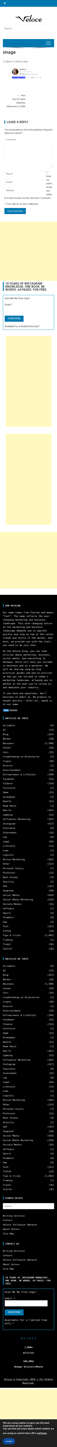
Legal (6, 841)
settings (42, 1433)
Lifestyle (9, 846)
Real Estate (10, 877)
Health (7, 801)
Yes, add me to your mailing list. (22, 204)
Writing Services (14, 1215)
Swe (5, 922)
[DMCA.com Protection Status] (10, 710)
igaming (7, 814)
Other (6, 863)
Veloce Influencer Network (20, 1224)
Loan (5, 850)
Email (8, 304)
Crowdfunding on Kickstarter (21, 756)
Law (5, 837)
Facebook (8, 779)
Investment (10, 832)
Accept (9, 1441)
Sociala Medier (12, 904)
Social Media (11, 895)
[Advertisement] (28, 251)
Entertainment (12, 770)
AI (4, 729)
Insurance (9, 828)
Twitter (7, 948)
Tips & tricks (12, 935)
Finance (7, 783)
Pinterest (9, 872)
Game (5, 792)
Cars (5, 752)
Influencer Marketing (16, 819)
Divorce (7, 765)
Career (7, 747)
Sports (7, 913)
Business (8, 743)
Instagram (9, 823)
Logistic (8, 855)
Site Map (8, 1233)
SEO (5, 886)
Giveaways (9, 797)
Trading (7, 939)
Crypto (7, 761)
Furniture (9, 788)
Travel (7, 944)
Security (8, 881)
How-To (7, 810)
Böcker (7, 738)
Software (8, 908)
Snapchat (8, 890)
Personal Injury (13, 868)
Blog (5, 734)
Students (8, 917)
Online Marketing (14, 859)
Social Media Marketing (18, 899)
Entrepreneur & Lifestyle (19, 774)
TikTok (7, 931)
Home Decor (10, 805)
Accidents (9, 725)
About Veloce (11, 1229)
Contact (7, 1220)
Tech (5, 926)
